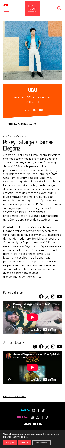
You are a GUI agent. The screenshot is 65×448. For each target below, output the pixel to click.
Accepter (10, 443)
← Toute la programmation (20, 124)
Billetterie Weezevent (14, 396)
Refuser (24, 443)
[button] (6, 10)
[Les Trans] (32, 8)
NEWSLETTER (32, 424)
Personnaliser (41, 443)
